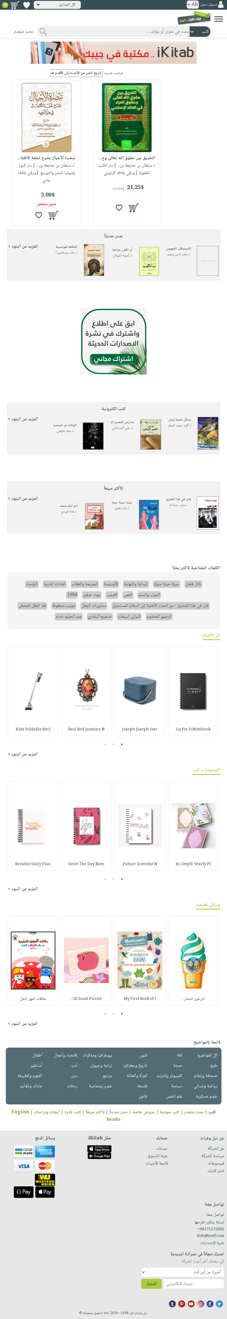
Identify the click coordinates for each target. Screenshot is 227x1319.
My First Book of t (140, 999)
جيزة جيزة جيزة (122, 503)
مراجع (107, 1076)
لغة (179, 1055)
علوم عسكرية (206, 1096)
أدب (74, 1066)
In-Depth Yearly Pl (193, 864)
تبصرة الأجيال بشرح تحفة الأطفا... (46, 158)
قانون (142, 1096)
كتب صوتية (170, 1112)
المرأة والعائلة (137, 1076)
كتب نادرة (73, 1112)
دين (74, 1076)
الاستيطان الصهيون (178, 249)
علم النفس (174, 1096)
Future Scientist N (140, 864)
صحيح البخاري (100, 616)
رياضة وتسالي (205, 1086)
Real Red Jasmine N (86, 729)
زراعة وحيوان (101, 1066)
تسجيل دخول (208, 5)
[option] (193, 691)
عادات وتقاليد (31, 1086)
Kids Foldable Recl (33, 729)
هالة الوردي (67, 512)
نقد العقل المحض (32, 606)
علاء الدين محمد (177, 255)
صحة (177, 1066)
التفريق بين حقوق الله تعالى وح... (126, 158)
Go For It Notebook (193, 729)
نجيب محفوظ (63, 606)
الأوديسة (111, 584)
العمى (127, 595)
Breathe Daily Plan (33, 864)
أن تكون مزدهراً (122, 250)
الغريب (112, 595)
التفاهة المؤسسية (66, 247)
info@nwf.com (210, 1236)
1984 (72, 595)
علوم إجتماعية (100, 1086)
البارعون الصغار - (193, 999)
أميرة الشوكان (121, 256)
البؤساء (32, 584)
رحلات (72, 1086)
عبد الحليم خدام (69, 616)
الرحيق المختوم (159, 616)
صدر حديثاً (118, 1112)
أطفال (37, 1055)
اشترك (151, 1284)
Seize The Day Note (86, 864)
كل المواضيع (207, 1055)
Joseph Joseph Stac (140, 729)
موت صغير (91, 595)
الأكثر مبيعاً (95, 1112)
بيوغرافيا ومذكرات (97, 1055)
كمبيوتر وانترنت (169, 1076)
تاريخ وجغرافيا (135, 1066)
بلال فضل (121, 508)
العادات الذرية (55, 584)
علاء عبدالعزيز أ (65, 253)
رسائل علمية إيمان (179, 420)
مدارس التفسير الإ (122, 422)
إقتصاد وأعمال (65, 1055)
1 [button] (122, 744)
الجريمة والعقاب (85, 584)
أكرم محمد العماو (178, 426)
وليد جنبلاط (177, 505)
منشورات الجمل (93, 606)
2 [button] (113, 744)
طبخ (213, 1066)
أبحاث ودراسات (47, 1112)
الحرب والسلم (149, 595)
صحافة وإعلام (205, 1076)
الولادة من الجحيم (64, 425)
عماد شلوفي (63, 431)
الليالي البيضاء (129, 616)
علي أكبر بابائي (121, 428)
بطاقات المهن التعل (33, 999)
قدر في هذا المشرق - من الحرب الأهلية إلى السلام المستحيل (160, 606)
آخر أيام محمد (69, 506)
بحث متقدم (194, 1112)
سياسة (176, 1086)
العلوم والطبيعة (29, 1076)
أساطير (36, 1066)
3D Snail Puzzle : (86, 999)
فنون (143, 1055)
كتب (212, 1112)
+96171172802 (210, 1229)
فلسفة (142, 1086)
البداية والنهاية (136, 584)
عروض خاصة (143, 1112)
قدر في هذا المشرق (178, 499)
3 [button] (105, 744)
